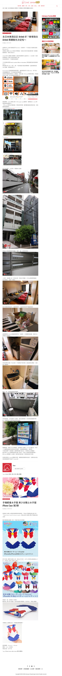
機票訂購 (42, 5)
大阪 (29, 5)
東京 (26, 5)
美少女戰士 (20, 651)
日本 (15, 474)
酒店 (18, 474)
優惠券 (23, 5)
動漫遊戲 (4, 499)
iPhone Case (8, 651)
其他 (35, 5)
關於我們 (20, 669)
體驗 (20, 474)
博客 (4, 33)
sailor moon (14, 651)
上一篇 (20, 656)
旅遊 (10, 33)
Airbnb (6, 474)
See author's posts (19, 468)
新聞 (8, 499)
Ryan (5, 42)
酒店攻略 (19, 5)
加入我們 (32, 669)
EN (42, 669)
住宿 (10, 474)
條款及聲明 (37, 669)
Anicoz (5, 508)
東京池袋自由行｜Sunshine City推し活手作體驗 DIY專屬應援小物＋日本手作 (51, 56)
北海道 (32, 5)
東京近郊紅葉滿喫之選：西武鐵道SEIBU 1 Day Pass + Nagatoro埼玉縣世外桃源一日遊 (50, 73)
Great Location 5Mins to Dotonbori (18, 62)
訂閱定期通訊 (26, 669)
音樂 (39, 5)
